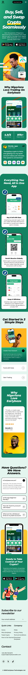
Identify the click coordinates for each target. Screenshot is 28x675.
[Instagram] (3, 661)
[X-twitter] (8, 661)
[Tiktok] (13, 661)
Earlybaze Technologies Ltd (16, 670)
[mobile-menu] (25, 2)
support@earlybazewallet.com (11, 654)
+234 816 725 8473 (7, 653)
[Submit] (23, 619)
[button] (14, 354)
